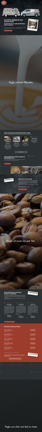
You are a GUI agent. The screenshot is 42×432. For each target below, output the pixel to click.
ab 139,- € (32, 316)
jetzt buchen (33, 330)
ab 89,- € (9, 316)
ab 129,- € (21, 316)
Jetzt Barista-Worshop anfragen (9, 321)
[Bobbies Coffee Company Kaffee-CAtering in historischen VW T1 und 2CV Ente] (16, 141)
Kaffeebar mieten (7, 163)
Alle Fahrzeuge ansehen (8, 30)
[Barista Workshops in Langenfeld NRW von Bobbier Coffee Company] (33, 302)
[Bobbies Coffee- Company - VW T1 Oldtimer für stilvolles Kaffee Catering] (7, 141)
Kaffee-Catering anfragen (22, 189)
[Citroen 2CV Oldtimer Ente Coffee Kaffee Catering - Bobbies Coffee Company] (25, 141)
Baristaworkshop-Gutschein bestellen (15, 358)
